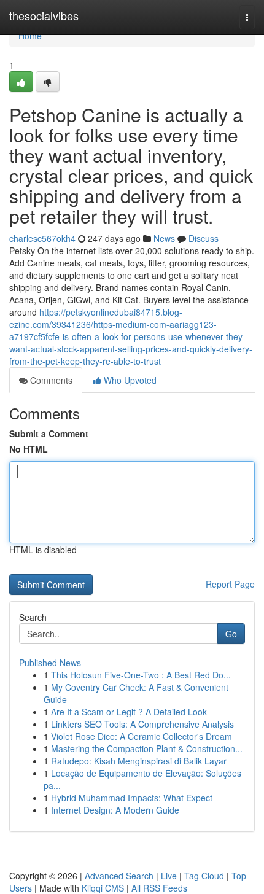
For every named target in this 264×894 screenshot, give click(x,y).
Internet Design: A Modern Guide (115, 810)
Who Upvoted (129, 380)
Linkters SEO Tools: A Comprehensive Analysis (142, 724)
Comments (50, 380)
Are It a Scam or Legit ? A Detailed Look (129, 711)
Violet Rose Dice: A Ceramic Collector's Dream (141, 736)
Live (169, 875)
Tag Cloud (204, 875)
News (164, 238)
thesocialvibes (44, 15)
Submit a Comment (48, 433)
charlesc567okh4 (42, 238)
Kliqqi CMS (103, 888)
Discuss (203, 238)
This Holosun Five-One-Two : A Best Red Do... (141, 675)
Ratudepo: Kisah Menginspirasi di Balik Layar (139, 761)
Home (30, 35)
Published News (50, 662)
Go (231, 634)
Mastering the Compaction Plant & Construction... (147, 748)
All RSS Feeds (159, 888)
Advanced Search (119, 875)
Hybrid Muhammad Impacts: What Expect (131, 797)
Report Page (230, 584)
